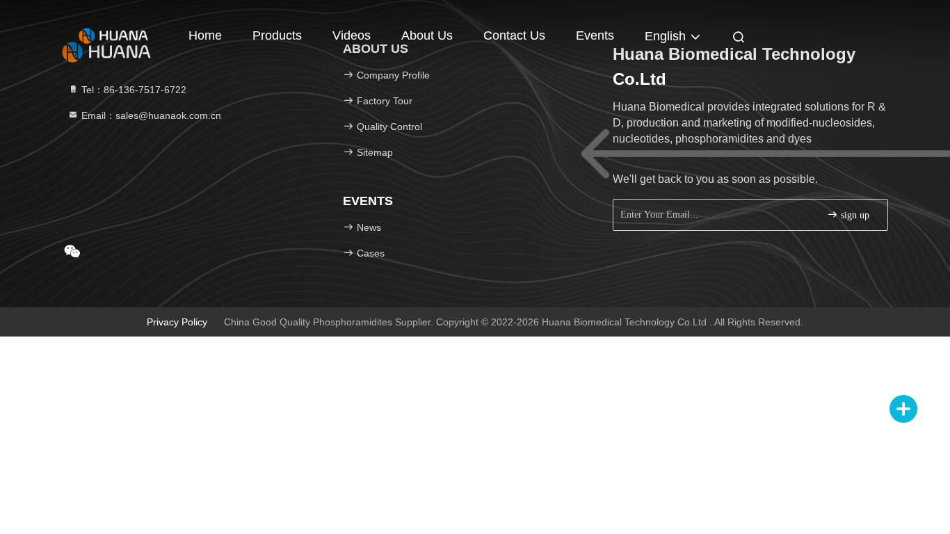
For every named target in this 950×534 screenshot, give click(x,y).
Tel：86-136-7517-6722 (132, 89)
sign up (853, 215)
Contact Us (514, 35)
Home (205, 35)
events (595, 35)
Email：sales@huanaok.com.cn (150, 115)
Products (277, 35)
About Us (427, 35)
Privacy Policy (177, 321)
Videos (351, 35)
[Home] (113, 34)
